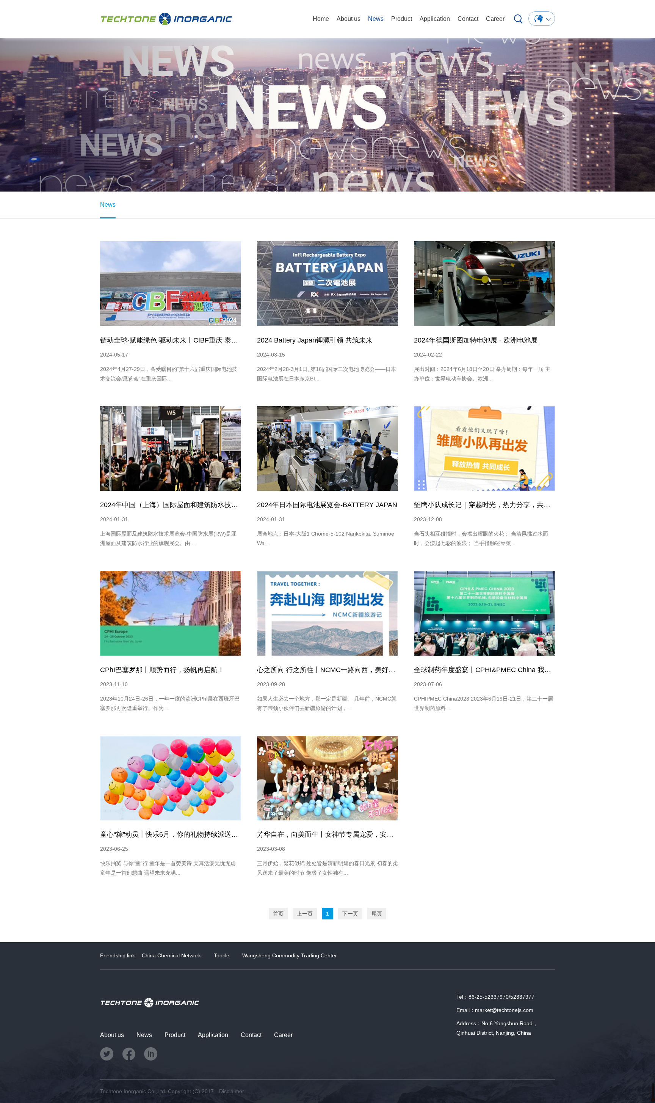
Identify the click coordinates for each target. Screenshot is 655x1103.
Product (401, 19)
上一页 (305, 914)
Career (495, 19)
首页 (278, 914)
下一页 (350, 914)
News (376, 19)
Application (435, 19)
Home (321, 19)
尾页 (376, 914)
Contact (468, 19)
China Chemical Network (171, 955)
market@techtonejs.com (504, 1010)
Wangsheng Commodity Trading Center (289, 955)
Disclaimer (231, 1091)
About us (348, 19)
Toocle (221, 955)
